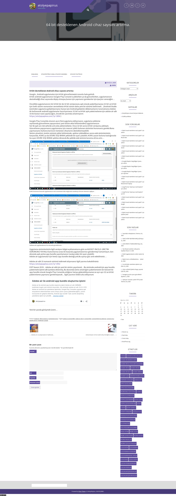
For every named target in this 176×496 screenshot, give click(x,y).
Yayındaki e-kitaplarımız (129, 233)
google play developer (128, 416)
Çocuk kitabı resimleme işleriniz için (132, 264)
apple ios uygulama (127, 388)
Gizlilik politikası (76, 74)
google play (137, 412)
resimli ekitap (138, 436)
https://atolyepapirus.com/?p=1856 (44, 116)
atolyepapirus (48, 5)
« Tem (122, 319)
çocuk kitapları (126, 467)
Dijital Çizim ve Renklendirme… (131, 259)
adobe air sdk (135, 368)
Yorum (32, 351)
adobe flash (125, 376)
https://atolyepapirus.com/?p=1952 (44, 264)
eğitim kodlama (44, 318)
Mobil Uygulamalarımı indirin (130, 254)
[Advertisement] (88, 56)
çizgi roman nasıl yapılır (129, 455)
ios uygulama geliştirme (129, 428)
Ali (124, 194)
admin (114, 85)
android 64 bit (87, 318)
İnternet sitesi (35, 382)
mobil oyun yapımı (127, 436)
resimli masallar (126, 439)
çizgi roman (134, 447)
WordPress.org (126, 341)
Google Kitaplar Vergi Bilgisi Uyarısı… (132, 161)
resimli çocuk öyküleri (128, 443)
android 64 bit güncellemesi (99, 318)
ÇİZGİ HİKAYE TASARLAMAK (129, 244)
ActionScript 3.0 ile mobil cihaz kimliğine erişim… (101, 335)
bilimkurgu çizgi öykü (128, 392)
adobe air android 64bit (69, 318)
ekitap (139, 404)
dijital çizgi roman (127, 400)
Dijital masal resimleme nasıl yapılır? (132, 130)
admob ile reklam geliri (134, 356)
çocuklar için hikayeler (128, 475)
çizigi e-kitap (133, 459)
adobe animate (137, 372)
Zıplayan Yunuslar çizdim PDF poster (132, 280)
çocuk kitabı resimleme (128, 463)
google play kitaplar (128, 420)
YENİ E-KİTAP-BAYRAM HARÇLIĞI (131, 239)
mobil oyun (134, 432)
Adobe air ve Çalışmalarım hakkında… (41, 335)
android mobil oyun (137, 376)
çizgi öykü (124, 459)
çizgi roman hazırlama (128, 451)
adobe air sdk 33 (79, 318)
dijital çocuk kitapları (128, 404)
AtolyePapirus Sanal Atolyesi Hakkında (54, 74)
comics (139, 392)
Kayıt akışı (125, 335)
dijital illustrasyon (127, 396)
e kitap (123, 408)
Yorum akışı (125, 338)
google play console (43, 320)
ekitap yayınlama (126, 412)
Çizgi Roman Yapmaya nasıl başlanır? (132, 187)
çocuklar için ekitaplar (128, 471)
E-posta (32, 378)
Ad (31, 373)
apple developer (126, 384)
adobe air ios (125, 368)
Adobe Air (36, 318)
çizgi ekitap (124, 447)
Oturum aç (125, 332)
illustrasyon (125, 424)
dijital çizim (138, 400)
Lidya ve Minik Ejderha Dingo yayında (132, 269)
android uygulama (127, 380)
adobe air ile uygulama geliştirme (132, 364)
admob (123, 356)
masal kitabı (125, 432)
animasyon (138, 380)
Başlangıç (34, 74)
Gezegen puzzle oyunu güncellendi (131, 274)
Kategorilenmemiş (53, 318)
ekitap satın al (131, 408)
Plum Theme (82, 491)
